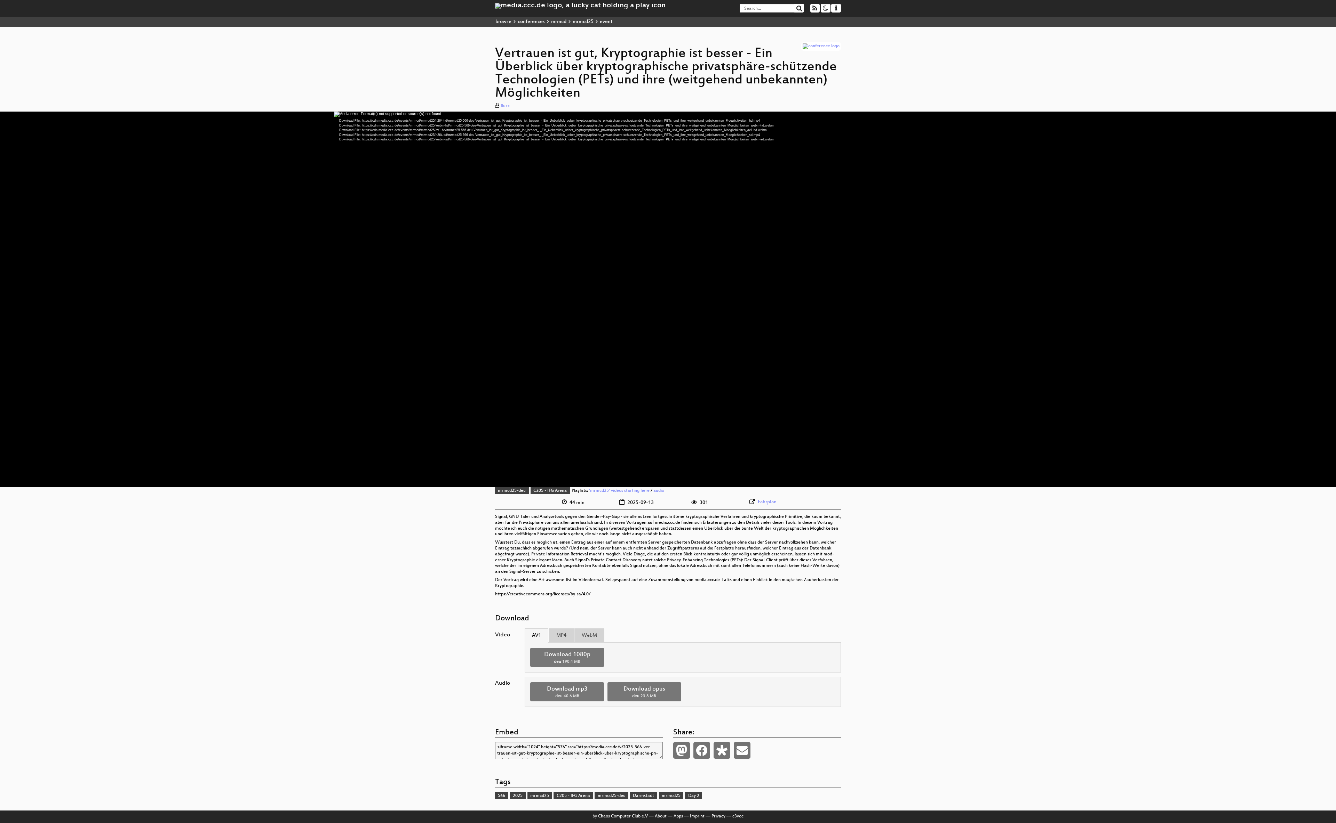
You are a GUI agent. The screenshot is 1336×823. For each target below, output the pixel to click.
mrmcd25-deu (512, 490)
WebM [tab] (589, 635)
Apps (678, 816)
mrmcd (558, 22)
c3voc (737, 816)
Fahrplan (767, 502)
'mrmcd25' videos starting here (619, 490)
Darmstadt (643, 795)
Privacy (718, 816)
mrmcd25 (583, 22)
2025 (518, 795)
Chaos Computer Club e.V (623, 816)
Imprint (697, 816)
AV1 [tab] (536, 635)
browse (503, 22)
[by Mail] (742, 750)
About (661, 816)
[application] (668, 299)
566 (501, 795)
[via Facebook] (701, 750)
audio (658, 490)
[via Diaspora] (722, 750)
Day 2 (693, 795)
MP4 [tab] (561, 635)
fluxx (505, 106)
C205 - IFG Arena (550, 490)
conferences (531, 22)
